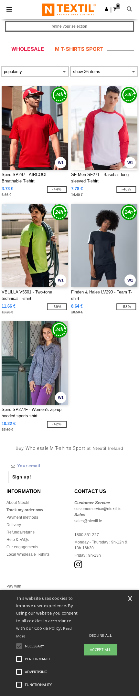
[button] (106, 9)
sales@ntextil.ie (88, 521)
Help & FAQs (17, 539)
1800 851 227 (86, 535)
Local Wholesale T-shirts (27, 554)
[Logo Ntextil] (69, 9)
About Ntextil (17, 502)
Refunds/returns (20, 532)
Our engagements (22, 547)
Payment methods (22, 517)
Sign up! (21, 476)
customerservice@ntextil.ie (98, 508)
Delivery (13, 525)
